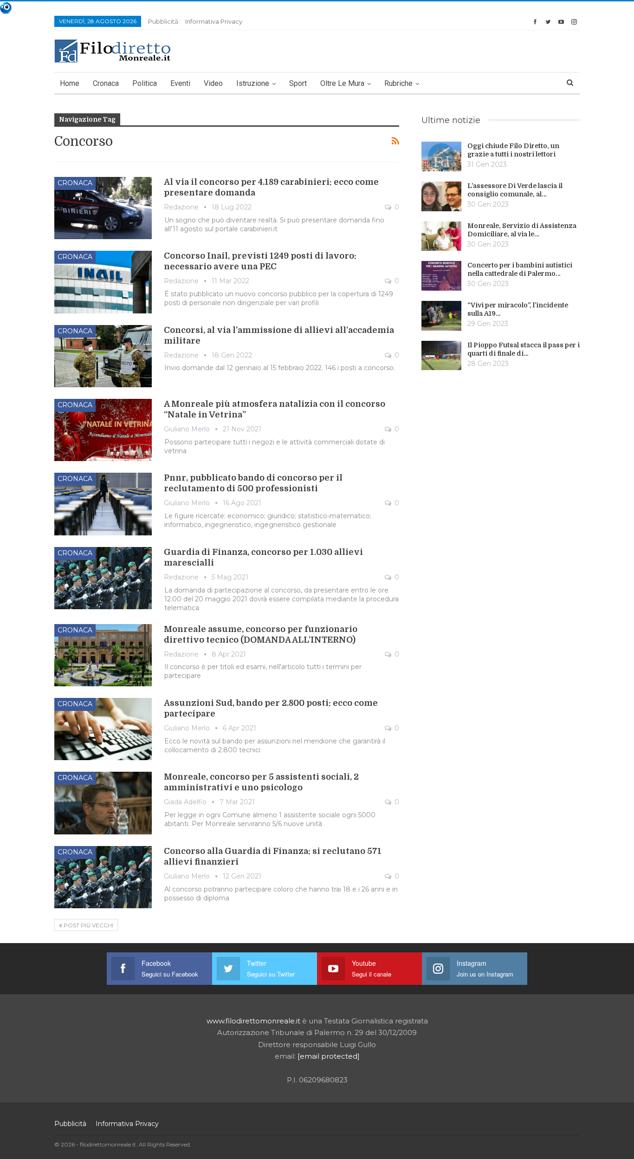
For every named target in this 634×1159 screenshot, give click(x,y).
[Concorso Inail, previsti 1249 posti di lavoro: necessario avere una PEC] (103, 282)
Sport (298, 83)
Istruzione (252, 83)
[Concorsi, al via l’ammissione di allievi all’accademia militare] (103, 356)
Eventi (180, 83)
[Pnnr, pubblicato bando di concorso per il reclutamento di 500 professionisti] (103, 504)
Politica (144, 83)
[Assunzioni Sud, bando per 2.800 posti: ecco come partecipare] (103, 729)
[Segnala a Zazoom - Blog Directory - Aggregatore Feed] (6, 7)
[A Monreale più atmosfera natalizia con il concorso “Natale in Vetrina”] (103, 430)
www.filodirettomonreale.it (253, 1020)
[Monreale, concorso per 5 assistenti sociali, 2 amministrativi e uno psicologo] (103, 803)
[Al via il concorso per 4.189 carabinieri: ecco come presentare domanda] (103, 208)
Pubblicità (163, 21)
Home (69, 83)
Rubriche (398, 83)
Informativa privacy (213, 21)
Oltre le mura (342, 83)
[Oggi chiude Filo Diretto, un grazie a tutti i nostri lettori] (441, 156)
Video (213, 83)
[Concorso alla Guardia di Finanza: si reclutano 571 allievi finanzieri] (103, 877)
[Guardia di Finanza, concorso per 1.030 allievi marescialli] (103, 578)
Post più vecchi (87, 925)
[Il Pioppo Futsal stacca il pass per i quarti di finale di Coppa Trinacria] (441, 356)
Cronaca (106, 83)
